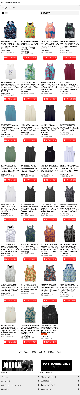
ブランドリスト (24, 352)
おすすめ (42, 352)
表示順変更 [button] (46, 13)
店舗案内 (51, 352)
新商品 (34, 352)
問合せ (59, 352)
